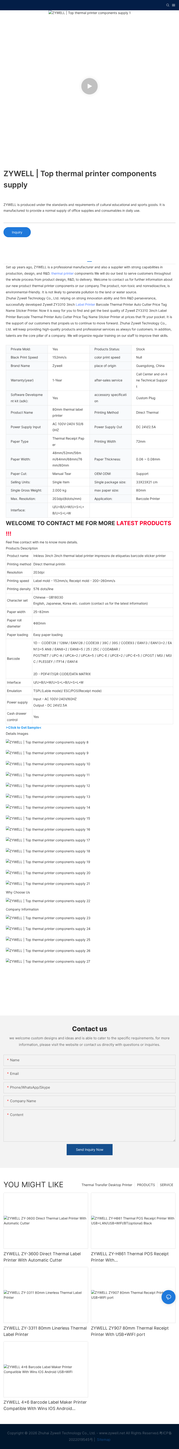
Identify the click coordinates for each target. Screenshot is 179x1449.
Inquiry (17, 232)
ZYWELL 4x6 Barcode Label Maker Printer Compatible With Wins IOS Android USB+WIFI (45, 1406)
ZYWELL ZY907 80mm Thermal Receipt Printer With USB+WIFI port (130, 1331)
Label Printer (85, 304)
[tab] (89, 260)
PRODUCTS (146, 1185)
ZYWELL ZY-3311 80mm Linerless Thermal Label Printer (45, 1331)
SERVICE (166, 1185)
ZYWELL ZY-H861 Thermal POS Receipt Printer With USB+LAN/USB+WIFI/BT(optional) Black (130, 1257)
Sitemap (103, 1439)
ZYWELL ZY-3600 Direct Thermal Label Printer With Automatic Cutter (42, 1256)
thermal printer (62, 273)
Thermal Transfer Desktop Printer (107, 1185)
